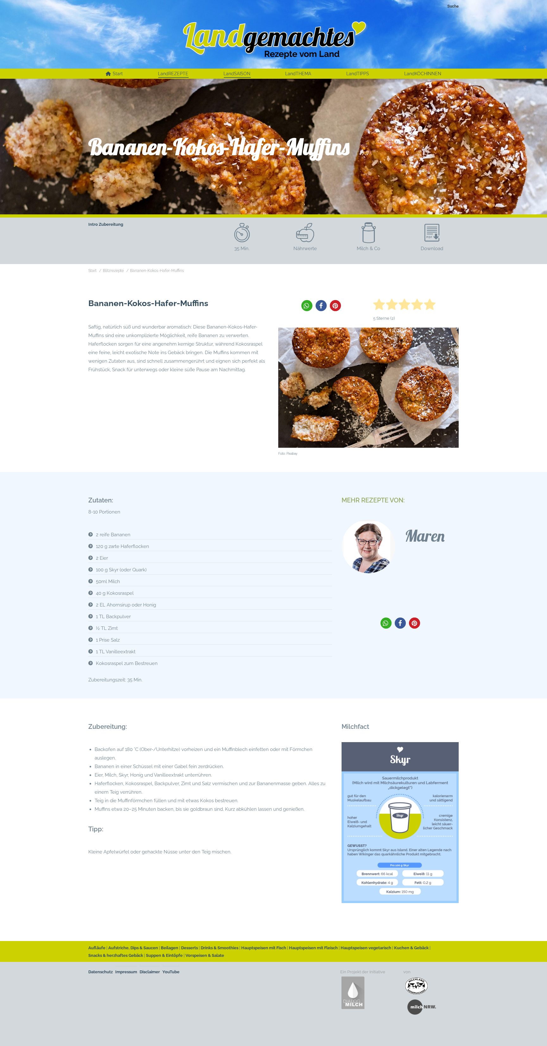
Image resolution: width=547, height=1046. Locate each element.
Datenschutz (100, 971)
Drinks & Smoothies (219, 947)
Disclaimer (150, 971)
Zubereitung (111, 224)
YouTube (170, 971)
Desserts (189, 947)
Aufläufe (96, 947)
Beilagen (169, 947)
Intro (93, 224)
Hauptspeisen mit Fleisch (313, 947)
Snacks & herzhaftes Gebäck (115, 955)
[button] (306, 305)
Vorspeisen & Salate (204, 955)
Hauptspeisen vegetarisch (366, 947)
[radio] (379, 305)
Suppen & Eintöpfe (164, 955)
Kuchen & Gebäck (411, 947)
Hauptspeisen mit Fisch (263, 947)
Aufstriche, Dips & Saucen (133, 947)
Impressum (126, 971)
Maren (425, 536)
